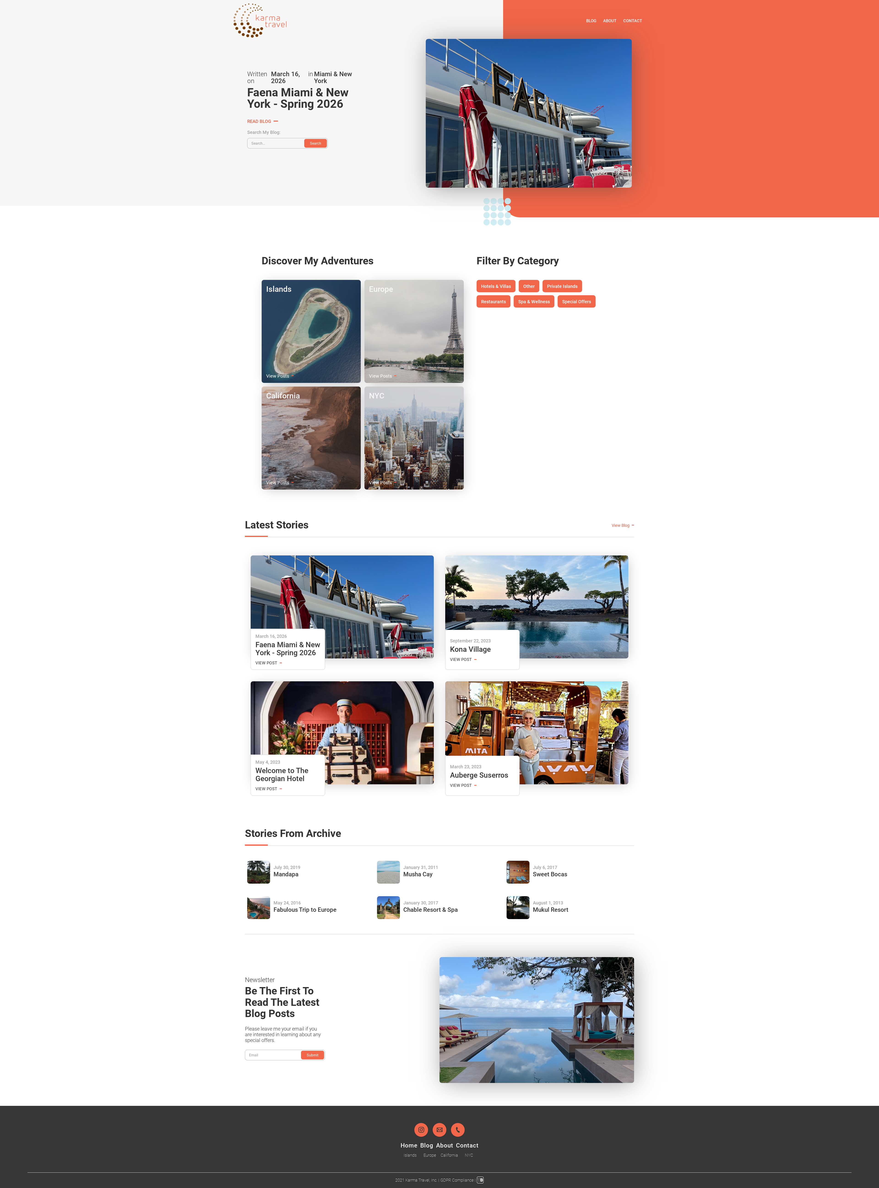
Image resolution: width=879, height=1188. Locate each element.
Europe (429, 1155)
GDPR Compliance (457, 1180)
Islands (410, 1155)
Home (409, 1145)
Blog (591, 20)
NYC (469, 1155)
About (609, 20)
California (449, 1155)
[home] (260, 20)
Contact (632, 20)
